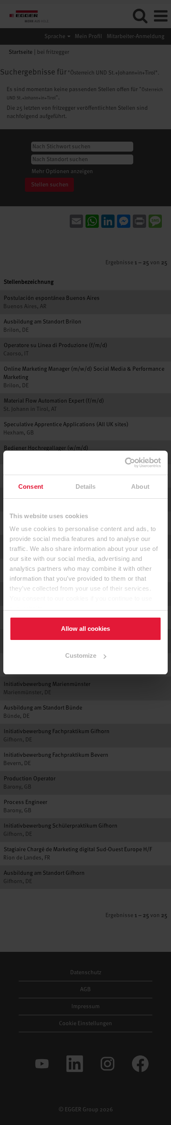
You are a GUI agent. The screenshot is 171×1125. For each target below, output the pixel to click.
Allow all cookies (85, 628)
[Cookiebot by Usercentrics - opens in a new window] (125, 462)
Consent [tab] (30, 486)
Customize (80, 655)
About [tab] (140, 486)
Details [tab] (86, 486)
